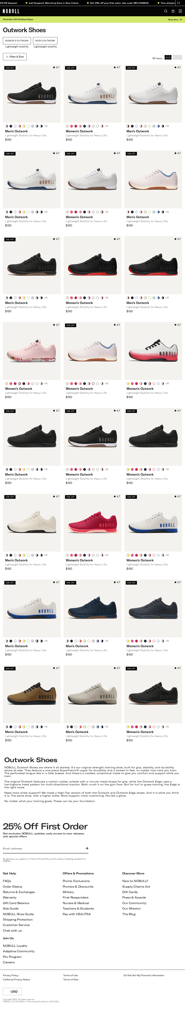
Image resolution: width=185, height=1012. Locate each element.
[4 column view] (177, 57)
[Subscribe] (86, 848)
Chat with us (12, 930)
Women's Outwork (17, 40)
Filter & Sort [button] (17, 56)
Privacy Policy (10, 975)
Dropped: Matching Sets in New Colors (47, 3)
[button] (178, 3)
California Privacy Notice (16, 979)
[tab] (6, 126)
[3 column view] (168, 57)
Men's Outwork (45, 40)
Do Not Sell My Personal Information (144, 975)
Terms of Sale (71, 979)
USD (16, 992)
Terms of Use (70, 975)
